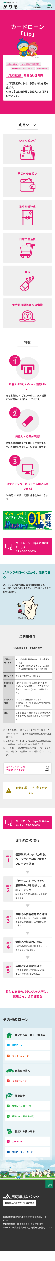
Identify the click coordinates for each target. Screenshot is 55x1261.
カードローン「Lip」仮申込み (32, 822)
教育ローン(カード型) (22, 1105)
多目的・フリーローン (22, 1151)
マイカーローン (19, 1080)
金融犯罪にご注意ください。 (32, 790)
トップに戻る (49, 1186)
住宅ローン (17, 1045)
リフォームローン (20, 1055)
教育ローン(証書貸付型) (23, 1116)
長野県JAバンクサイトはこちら (19, 1202)
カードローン (18, 1141)
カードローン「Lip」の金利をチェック (32, 547)
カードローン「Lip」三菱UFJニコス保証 (16, 768)
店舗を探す (37, 7)
